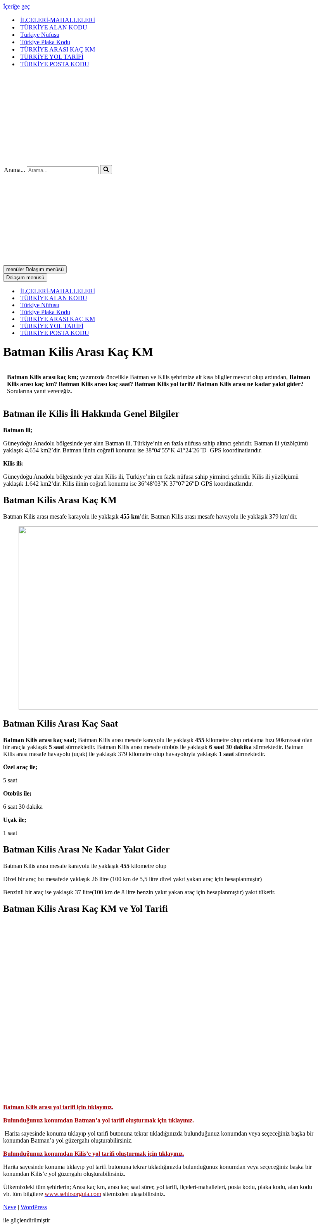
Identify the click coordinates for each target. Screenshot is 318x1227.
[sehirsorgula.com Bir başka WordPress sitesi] (97, 158)
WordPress (34, 1207)
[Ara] (106, 169)
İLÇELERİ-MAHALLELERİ (57, 20)
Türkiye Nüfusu (39, 34)
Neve (9, 1207)
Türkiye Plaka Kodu (45, 42)
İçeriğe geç (16, 6)
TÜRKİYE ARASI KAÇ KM (57, 49)
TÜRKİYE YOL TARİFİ (51, 56)
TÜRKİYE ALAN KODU (53, 27)
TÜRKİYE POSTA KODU (54, 64)
